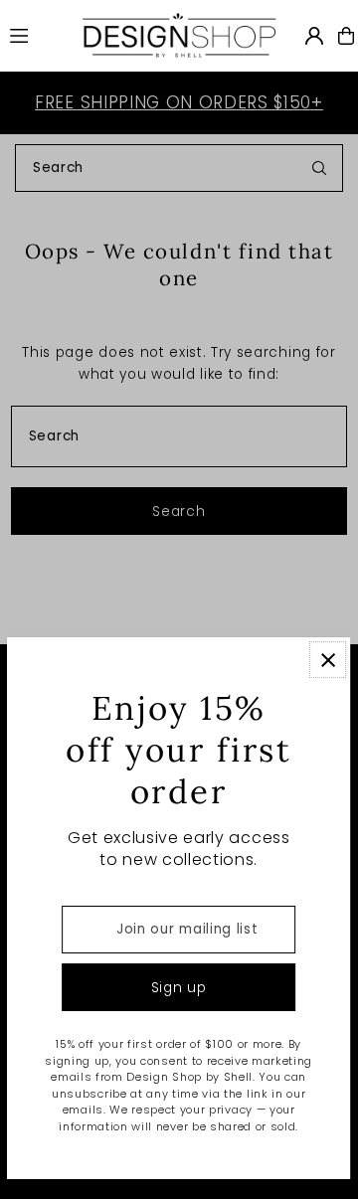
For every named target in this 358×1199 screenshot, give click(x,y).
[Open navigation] (35, 35)
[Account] (314, 36)
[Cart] (346, 36)
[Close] (328, 659)
